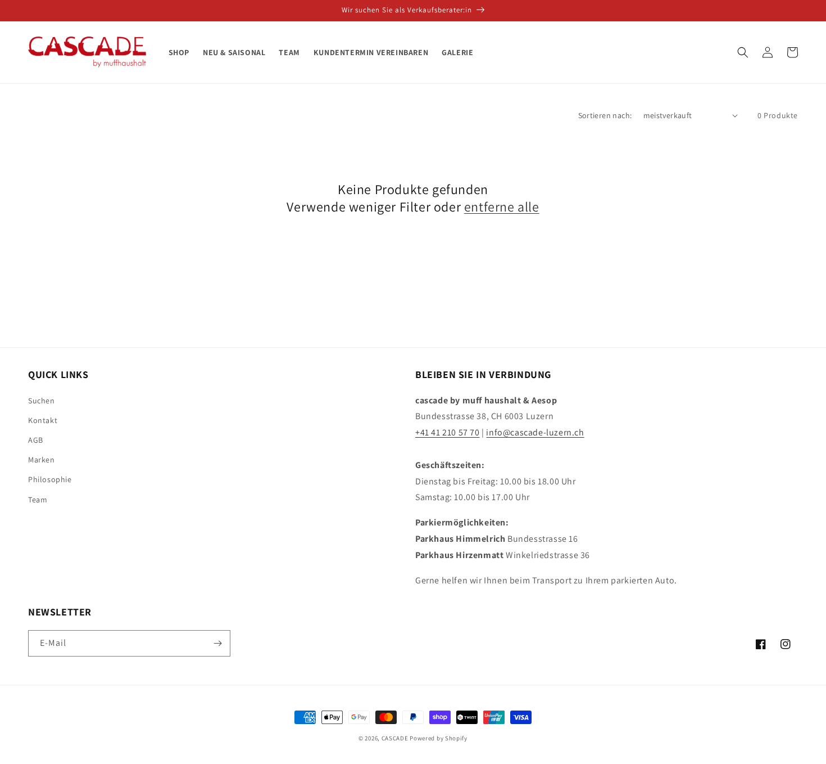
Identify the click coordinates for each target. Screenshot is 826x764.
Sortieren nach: (605, 115)
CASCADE (395, 738)
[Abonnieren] (217, 643)
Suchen (41, 401)
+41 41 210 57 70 (447, 432)
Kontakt (42, 420)
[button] (742, 52)
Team (37, 500)
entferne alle (501, 206)
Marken (41, 460)
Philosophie (50, 479)
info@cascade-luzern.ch (535, 432)
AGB (35, 440)
